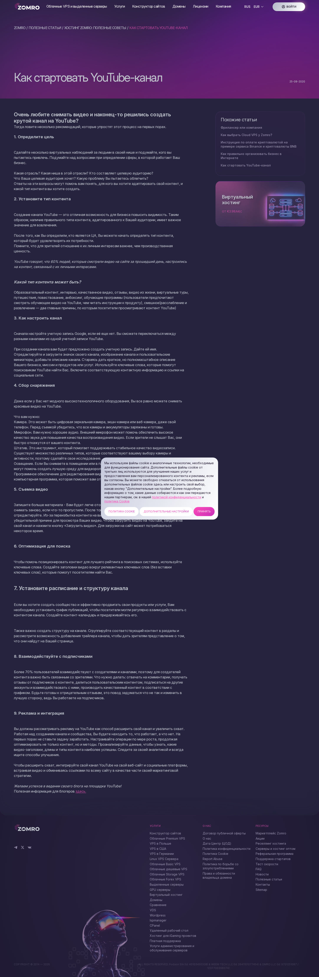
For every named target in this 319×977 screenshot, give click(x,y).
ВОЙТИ (291, 6)
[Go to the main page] (28, 6)
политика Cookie (117, 501)
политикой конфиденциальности (176, 497)
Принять (204, 511)
